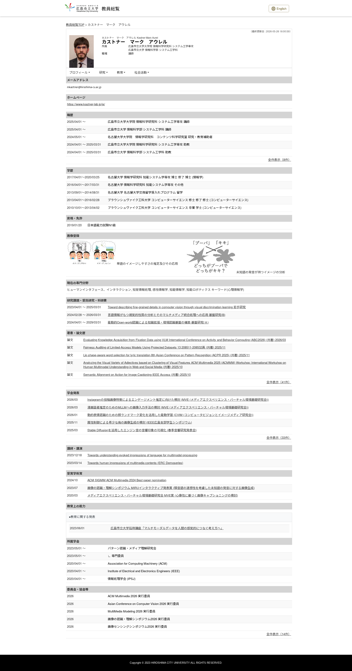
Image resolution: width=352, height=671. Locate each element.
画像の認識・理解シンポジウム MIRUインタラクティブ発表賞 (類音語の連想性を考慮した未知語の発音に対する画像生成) (171, 488)
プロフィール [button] (78, 72)
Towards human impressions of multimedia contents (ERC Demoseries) (135, 463)
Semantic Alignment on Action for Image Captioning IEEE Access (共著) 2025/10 (137, 374)
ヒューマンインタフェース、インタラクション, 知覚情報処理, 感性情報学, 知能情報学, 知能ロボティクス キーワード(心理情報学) (155, 289)
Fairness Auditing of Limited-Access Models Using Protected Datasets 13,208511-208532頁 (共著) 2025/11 (154, 347)
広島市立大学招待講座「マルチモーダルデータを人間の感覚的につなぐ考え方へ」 (167, 528)
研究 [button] (102, 72)
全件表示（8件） (279, 159)
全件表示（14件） (278, 634)
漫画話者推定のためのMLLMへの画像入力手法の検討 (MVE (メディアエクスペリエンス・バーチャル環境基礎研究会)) (168, 407)
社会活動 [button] (140, 72)
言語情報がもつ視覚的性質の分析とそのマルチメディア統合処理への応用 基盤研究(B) (166, 315)
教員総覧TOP (75, 24)
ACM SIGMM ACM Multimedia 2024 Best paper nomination (126, 480)
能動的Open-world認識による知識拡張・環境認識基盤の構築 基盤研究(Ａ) (158, 322)
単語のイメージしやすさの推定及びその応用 (147, 263)
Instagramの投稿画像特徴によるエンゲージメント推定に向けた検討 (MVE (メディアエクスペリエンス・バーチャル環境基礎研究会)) (178, 399)
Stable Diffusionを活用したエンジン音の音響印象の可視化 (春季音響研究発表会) (142, 430)
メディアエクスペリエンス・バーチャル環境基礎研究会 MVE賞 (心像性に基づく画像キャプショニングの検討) (162, 495)
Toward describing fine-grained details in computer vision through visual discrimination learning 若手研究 (177, 307)
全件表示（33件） (278, 437)
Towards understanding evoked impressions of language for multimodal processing (142, 455)
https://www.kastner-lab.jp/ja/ (86, 104)
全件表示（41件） (278, 382)
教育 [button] (120, 72)
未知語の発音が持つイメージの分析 (260, 272)
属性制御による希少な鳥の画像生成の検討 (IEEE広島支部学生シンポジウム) (139, 422)
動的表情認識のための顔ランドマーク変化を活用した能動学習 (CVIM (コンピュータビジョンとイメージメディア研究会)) (170, 415)
